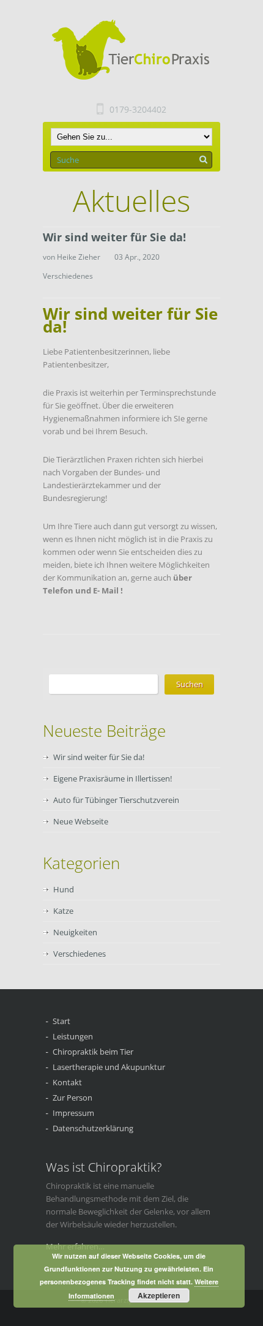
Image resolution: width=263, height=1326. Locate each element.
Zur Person (72, 1097)
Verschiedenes (68, 276)
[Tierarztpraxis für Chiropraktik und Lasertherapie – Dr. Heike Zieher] (135, 50)
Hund (63, 889)
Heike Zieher (78, 257)
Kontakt (67, 1082)
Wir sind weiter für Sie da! (114, 237)
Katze (63, 910)
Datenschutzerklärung (93, 1128)
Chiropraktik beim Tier (93, 1051)
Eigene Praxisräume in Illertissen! (112, 778)
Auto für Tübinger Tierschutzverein (116, 799)
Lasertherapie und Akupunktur (109, 1066)
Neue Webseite (80, 821)
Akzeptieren (159, 1295)
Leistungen (73, 1036)
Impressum (73, 1112)
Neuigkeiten (75, 932)
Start (61, 1021)
